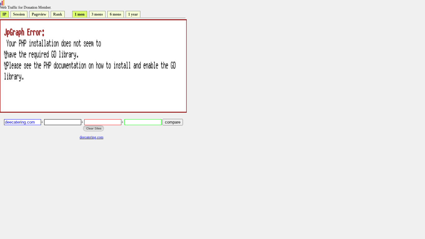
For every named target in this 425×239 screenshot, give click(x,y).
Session (19, 14)
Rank (57, 14)
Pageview (39, 14)
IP (4, 14)
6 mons (115, 14)
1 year (133, 14)
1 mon (80, 14)
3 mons (97, 14)
